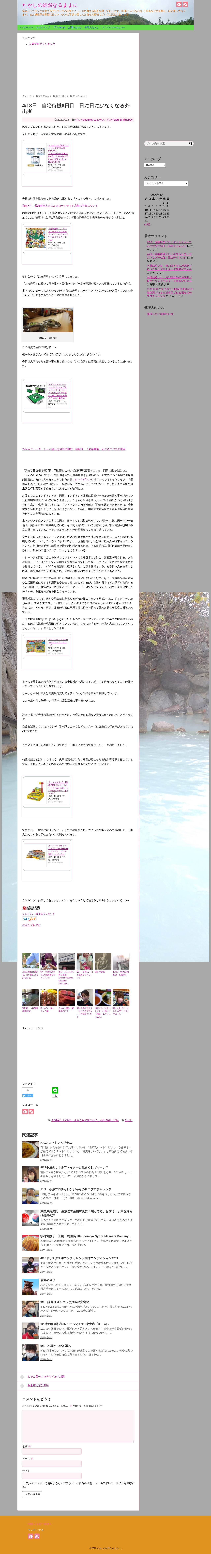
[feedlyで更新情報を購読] (179, 4)
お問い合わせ (75, 27)
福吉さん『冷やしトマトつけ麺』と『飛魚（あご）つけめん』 (103, 1012)
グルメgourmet (83, 119)
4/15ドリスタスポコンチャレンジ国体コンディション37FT (79, 1258)
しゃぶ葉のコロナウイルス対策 (46, 1376)
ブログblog (59, 27)
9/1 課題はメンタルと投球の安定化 (64, 1302)
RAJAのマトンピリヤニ (56, 1142)
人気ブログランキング (42, 44)
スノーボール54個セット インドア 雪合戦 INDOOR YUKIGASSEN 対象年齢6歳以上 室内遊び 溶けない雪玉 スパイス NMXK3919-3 (58, 153)
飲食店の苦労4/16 (38, 1385)
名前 (26, 1446)
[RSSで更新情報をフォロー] (185, 4)
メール (27, 1458)
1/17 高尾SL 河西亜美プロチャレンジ (85, 975)
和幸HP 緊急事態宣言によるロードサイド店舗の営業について (60, 205)
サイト (26, 1471)
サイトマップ (43, 27)
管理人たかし (92, 27)
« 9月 (147, 224)
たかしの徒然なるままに (50, 5)
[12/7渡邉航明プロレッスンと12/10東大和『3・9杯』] (30, 1331)
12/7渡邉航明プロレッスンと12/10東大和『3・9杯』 (75, 1324)
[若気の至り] (30, 1287)
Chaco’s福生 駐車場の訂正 (66, 1009)
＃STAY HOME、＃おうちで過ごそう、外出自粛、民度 (85, 1120)
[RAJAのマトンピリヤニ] (30, 1149)
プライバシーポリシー (113, 27)
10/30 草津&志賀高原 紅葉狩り (121, 973)
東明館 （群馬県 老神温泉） (30, 1009)
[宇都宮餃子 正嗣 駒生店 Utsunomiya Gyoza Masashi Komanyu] (30, 1243)
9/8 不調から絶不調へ (55, 1346)
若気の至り (47, 1280)
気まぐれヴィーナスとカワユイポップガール (121, 1011)
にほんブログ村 (31, 925)
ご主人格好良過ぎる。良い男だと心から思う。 (30, 975)
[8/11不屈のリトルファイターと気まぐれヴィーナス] (30, 1174)
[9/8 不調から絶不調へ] (30, 1352)
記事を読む (46, 1160)
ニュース (99, 119)
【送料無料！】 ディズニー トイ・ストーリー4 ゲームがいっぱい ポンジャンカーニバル (58, 234)
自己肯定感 (100, 972)
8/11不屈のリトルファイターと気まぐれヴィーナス (74, 1167)
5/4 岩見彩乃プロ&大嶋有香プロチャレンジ (48, 975)
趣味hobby (126, 119)
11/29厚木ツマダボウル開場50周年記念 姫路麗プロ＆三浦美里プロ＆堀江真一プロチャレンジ (171, 293)
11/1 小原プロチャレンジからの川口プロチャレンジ (75, 1189)
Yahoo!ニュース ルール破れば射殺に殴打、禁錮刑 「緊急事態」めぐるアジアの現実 (73, 449)
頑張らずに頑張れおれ (160, 314)
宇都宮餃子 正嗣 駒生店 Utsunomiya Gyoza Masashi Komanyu (85, 1236)
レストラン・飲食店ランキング (38, 914)
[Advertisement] (78, 72)
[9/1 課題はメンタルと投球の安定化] (30, 1309)
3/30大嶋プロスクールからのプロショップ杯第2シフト (84, 1012)
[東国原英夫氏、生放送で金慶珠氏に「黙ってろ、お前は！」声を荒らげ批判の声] (30, 1218)
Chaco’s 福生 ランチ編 (48, 1009)
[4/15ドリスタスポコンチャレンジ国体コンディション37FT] (30, 1265)
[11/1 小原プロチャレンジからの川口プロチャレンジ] (30, 1196)
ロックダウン (83, 479)
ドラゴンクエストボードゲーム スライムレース (58, 642)
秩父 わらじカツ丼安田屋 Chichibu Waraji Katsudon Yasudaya (66, 978)
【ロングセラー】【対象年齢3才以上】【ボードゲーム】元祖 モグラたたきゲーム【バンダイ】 (58, 787)
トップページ (26, 27)
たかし (129, 1120)
